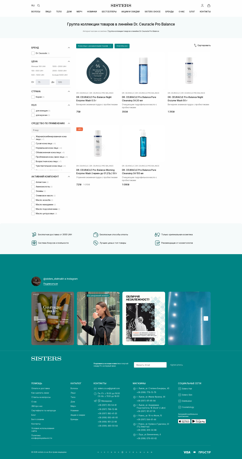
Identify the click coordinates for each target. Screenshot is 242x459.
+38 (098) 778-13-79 (146, 392)
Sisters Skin (187, 395)
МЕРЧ (79, 11)
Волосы (74, 388)
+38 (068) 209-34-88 (147, 430)
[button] (94, 46)
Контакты (35, 424)
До (52, 82)
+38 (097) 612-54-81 (107, 405)
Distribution (187, 401)
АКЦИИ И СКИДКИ (130, 11)
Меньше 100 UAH (38, 66)
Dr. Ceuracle (82, 93)
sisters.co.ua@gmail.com (109, 388)
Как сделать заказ (40, 393)
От (32, 82)
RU (33, 5)
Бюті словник (37, 419)
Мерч (73, 406)
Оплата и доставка (40, 388)
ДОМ (69, 11)
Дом (73, 401)
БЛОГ (192, 11)
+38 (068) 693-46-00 (108, 417)
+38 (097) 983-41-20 (107, 413)
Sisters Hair (187, 388)
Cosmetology (188, 407)
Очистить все (122, 46)
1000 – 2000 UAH (59, 66)
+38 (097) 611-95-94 (146, 400)
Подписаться (50, 283)
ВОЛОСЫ (35, 11)
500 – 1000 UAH (37, 75)
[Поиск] (38, 5)
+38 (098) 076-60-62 (147, 438)
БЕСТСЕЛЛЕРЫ (109, 11)
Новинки (75, 410)
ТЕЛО (59, 11)
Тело (73, 397)
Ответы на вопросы (41, 397)
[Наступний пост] (206, 318)
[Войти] (202, 5)
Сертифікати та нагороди (43, 410)
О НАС (182, 11)
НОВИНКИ (92, 11)
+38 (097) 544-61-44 (146, 419)
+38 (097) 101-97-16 (146, 411)
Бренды (74, 419)
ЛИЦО (48, 11)
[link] (209, 5)
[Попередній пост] (36, 318)
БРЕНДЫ (169, 11)
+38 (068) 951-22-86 (107, 421)
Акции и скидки (78, 415)
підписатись (176, 364)
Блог (33, 415)
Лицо (73, 393)
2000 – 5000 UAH (59, 71)
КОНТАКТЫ (205, 11)
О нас (34, 401)
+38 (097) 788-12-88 (107, 409)
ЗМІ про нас (36, 406)
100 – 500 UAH (37, 71)
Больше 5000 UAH (60, 75)
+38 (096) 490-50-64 (108, 426)
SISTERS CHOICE (152, 11)
